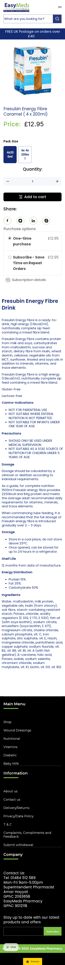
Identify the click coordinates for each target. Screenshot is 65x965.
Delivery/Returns (16, 808)
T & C (7, 824)
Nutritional (11, 739)
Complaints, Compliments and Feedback (27, 835)
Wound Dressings (17, 730)
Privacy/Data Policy (18, 816)
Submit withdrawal (18, 845)
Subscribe (52, 931)
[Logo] (16, 7)
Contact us (11, 799)
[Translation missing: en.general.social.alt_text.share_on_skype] (46, 221)
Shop (7, 722)
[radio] (9, 238)
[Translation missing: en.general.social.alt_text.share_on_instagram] (20, 221)
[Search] (57, 19)
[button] (51, 7)
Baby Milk (11, 763)
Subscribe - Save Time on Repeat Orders (28, 263)
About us (10, 791)
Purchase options (19, 228)
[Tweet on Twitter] (33, 221)
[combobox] (32, 19)
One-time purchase (22, 241)
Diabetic (10, 755)
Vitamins (10, 747)
